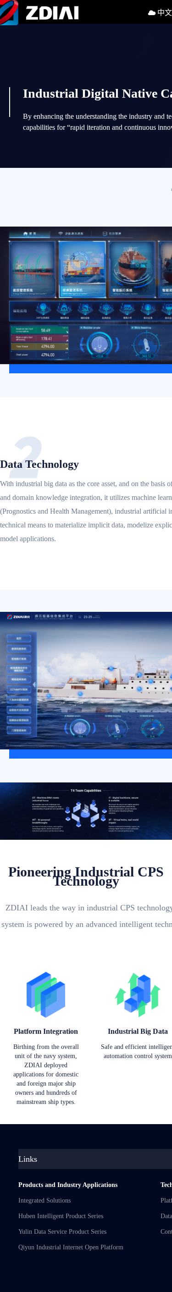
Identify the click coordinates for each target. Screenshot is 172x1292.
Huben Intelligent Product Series (60, 1216)
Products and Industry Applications (67, 1184)
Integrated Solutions (44, 1200)
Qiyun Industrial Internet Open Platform (70, 1247)
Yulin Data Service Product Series (62, 1231)
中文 (163, 13)
